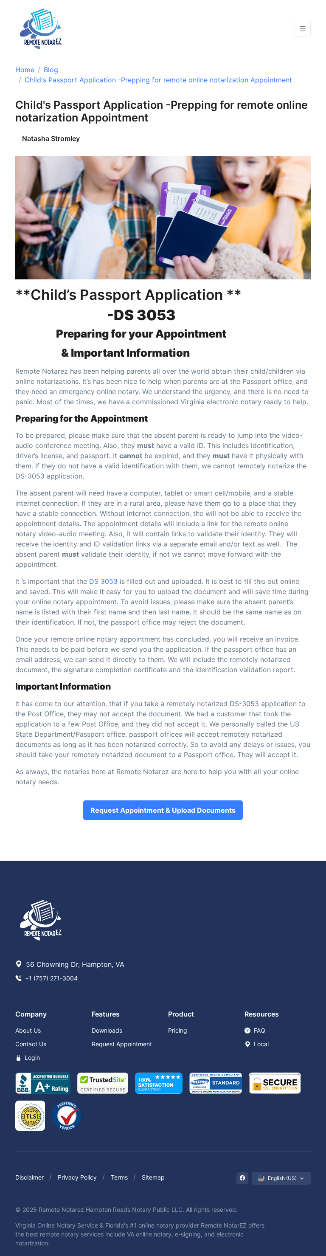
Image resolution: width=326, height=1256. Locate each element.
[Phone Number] (261, 28)
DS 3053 (103, 581)
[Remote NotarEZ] (40, 28)
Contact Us (30, 1044)
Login (31, 1057)
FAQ (258, 1030)
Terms (119, 1177)
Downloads (107, 1030)
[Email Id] (284, 28)
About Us (28, 1030)
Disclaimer (29, 1177)
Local (260, 1044)
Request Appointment (122, 1044)
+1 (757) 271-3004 (50, 978)
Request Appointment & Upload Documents (163, 810)
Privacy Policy (77, 1177)
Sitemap (153, 1177)
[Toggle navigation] (303, 29)
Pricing (177, 1030)
